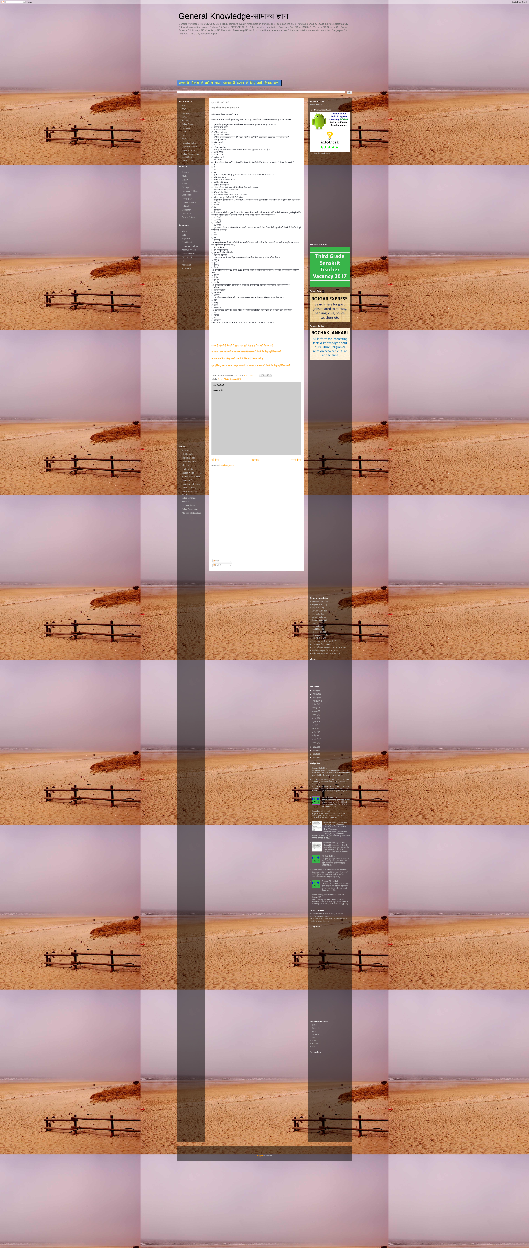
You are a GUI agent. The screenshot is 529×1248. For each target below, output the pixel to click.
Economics (186, 195)
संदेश (217, 561)
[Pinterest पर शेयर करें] (270, 375)
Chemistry (186, 213)
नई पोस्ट (215, 460)
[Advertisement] (244, 58)
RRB (184, 139)
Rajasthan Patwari (190, 146)
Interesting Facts (189, 461)
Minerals (185, 501)
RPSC (184, 117)
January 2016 (317, 617)
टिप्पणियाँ (218, 565)
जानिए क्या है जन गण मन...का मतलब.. (324, 653)
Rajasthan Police (189, 143)
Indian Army (187, 124)
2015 (315, 747)
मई (313, 729)
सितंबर (314, 715)
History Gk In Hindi (319, 768)
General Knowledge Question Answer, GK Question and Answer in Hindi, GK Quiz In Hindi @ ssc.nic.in (335, 825)
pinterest (315, 1046)
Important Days (188, 480)
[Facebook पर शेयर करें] (268, 375)
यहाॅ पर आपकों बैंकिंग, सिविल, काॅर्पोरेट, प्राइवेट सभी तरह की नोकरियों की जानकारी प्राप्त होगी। (328, 919)
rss (313, 1037)
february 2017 (317, 620)
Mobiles (185, 465)
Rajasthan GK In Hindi (321, 811)
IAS (183, 135)
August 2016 (317, 605)
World (184, 231)
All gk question (318, 635)
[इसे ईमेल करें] (260, 375)
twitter (314, 1025)
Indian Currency (189, 487)
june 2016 (316, 614)
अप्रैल (314, 732)
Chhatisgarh (187, 257)
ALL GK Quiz (317, 638)
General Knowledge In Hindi (334, 843)
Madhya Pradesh (189, 250)
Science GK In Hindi (330, 881)
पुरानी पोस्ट (296, 460)
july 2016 (315, 608)
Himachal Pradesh (190, 246)
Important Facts (188, 458)
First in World (188, 473)
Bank (184, 105)
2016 (315, 701)
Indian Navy (187, 160)
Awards (185, 450)
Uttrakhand (187, 242)
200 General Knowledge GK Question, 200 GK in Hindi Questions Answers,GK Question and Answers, (330, 781)
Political (185, 206)
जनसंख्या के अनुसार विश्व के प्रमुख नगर (325, 650)
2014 (315, 750)
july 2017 (315, 623)
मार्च (313, 735)
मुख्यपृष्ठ (255, 460)
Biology (185, 187)
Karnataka (186, 268)
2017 (315, 698)
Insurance (186, 128)
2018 (315, 694)
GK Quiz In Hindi (328, 856)
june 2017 (316, 626)
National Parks (188, 505)
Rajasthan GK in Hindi (330, 797)
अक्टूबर (314, 711)
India (184, 235)
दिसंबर (314, 704)
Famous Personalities (191, 476)
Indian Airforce (188, 150)
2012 (315, 757)
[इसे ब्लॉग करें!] (262, 375)
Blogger (260, 1156)
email (314, 1040)
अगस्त (314, 718)
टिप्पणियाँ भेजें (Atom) (226, 465)
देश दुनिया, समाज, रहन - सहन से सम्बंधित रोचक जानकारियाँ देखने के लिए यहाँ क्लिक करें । (252, 365)
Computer (186, 210)
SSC (184, 109)
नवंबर (314, 708)
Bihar (184, 261)
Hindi (184, 183)
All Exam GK (317, 632)
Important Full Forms (191, 484)
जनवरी (314, 743)
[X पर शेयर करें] (265, 375)
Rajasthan (186, 238)
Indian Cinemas (188, 498)
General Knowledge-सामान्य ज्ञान (233, 16)
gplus (314, 1031)
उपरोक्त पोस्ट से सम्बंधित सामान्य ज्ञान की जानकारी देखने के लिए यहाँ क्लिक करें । (247, 351)
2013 (315, 754)
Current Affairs (223, 379)
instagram (316, 1034)
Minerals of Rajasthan (191, 513)
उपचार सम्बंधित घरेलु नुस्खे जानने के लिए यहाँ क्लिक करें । (237, 358)
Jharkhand (186, 265)
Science (185, 172)
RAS (184, 131)
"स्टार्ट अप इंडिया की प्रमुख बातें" (322, 641)
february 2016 (235, 379)
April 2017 (316, 629)
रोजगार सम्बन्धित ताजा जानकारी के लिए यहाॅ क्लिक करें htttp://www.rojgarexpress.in (327, 914)
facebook (315, 1028)
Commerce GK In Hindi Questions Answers (329, 870)
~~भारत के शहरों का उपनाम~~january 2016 (327, 647)
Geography (187, 198)
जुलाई (314, 722)
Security (185, 120)
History (185, 180)
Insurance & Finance (191, 191)
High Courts (187, 469)
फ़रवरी (314, 739)
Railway (185, 113)
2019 (315, 691)
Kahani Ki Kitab (316, 105)
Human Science (189, 202)
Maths (184, 176)
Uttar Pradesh (188, 253)
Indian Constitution (190, 509)
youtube (315, 1043)
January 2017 (317, 611)
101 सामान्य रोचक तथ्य (320, 644)
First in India (187, 454)
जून (313, 725)
